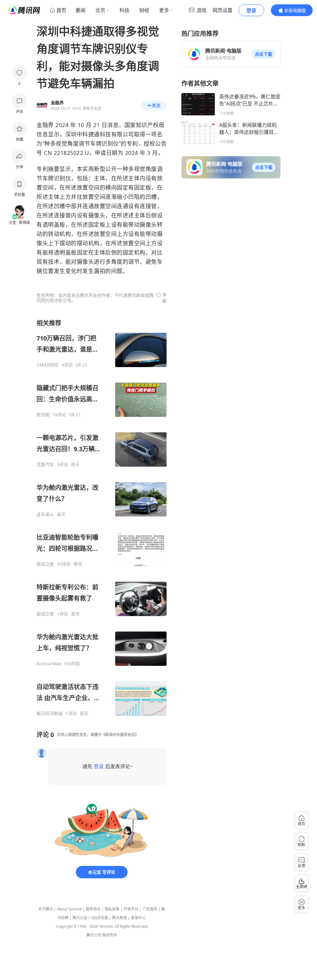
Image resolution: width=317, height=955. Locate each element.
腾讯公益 (79, 917)
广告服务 (149, 909)
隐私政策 (112, 909)
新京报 (43, 415)
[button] (263, 54)
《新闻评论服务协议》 (120, 734)
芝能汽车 (45, 464)
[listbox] (102, 517)
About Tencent (69, 909)
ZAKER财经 (48, 365)
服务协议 (93, 909)
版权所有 (109, 935)
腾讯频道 (119, 917)
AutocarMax (49, 664)
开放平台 (131, 909)
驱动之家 (45, 564)
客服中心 (138, 917)
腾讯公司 (93, 935)
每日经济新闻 (50, 713)
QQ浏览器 (99, 917)
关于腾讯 (45, 909)
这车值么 (45, 514)
